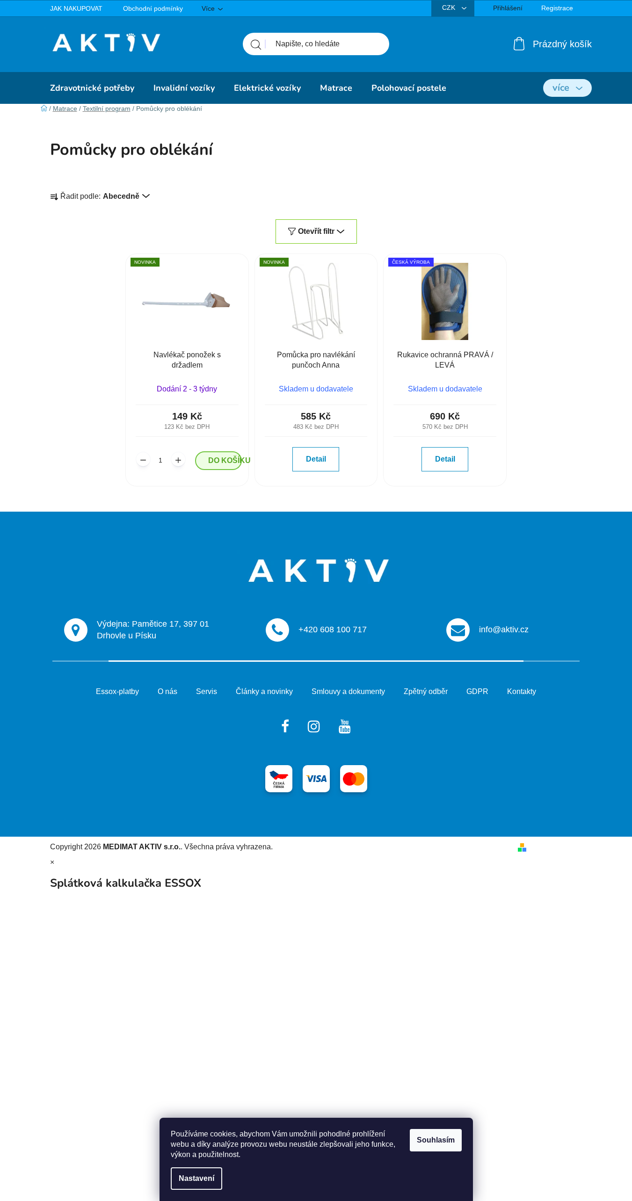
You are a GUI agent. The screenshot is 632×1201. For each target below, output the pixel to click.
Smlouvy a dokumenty (348, 691)
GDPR (477, 691)
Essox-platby (117, 691)
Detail (316, 459)
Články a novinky (264, 691)
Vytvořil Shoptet (556, 847)
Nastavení (196, 1178)
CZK (449, 7)
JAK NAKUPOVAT (76, 8)
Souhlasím (436, 1140)
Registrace (557, 8)
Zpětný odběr (426, 691)
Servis (206, 691)
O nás (167, 691)
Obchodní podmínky (153, 8)
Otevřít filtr (316, 231)
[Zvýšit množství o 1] (178, 459)
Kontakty (521, 691)
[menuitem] (92, 88)
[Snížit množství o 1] (143, 459)
